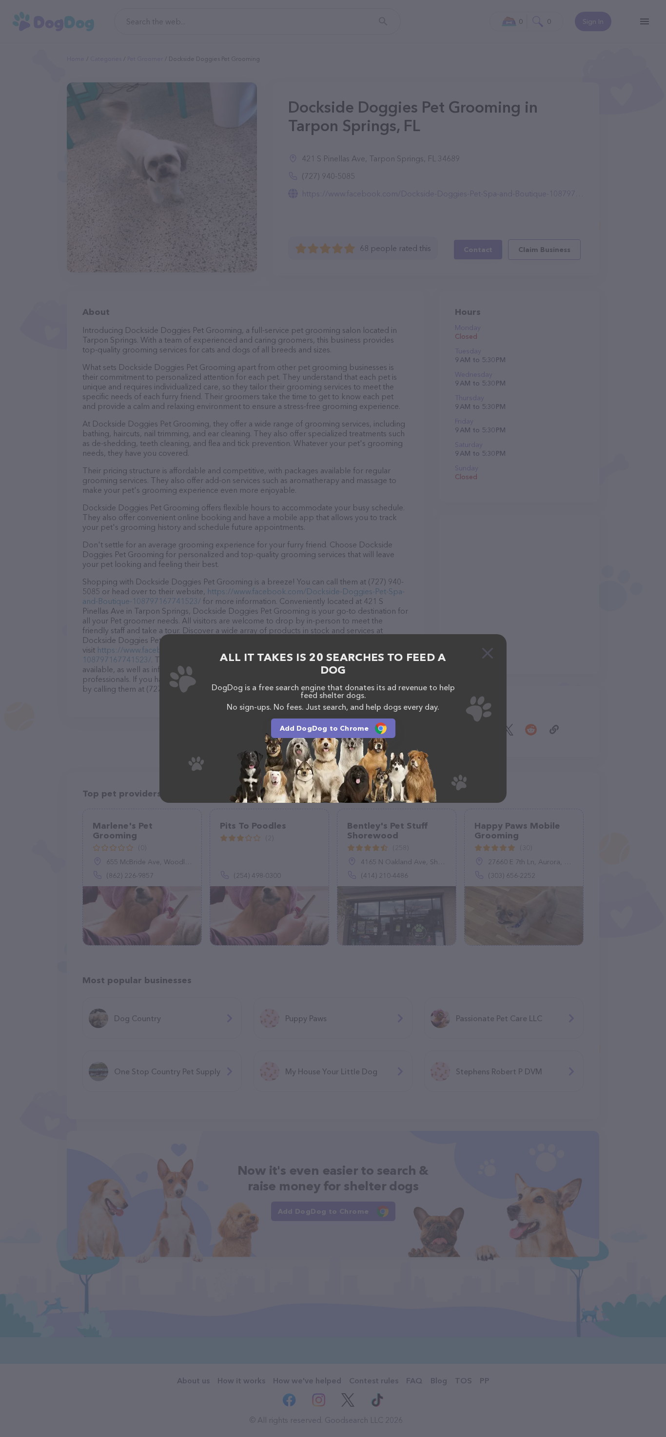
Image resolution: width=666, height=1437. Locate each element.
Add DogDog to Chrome (324, 728)
